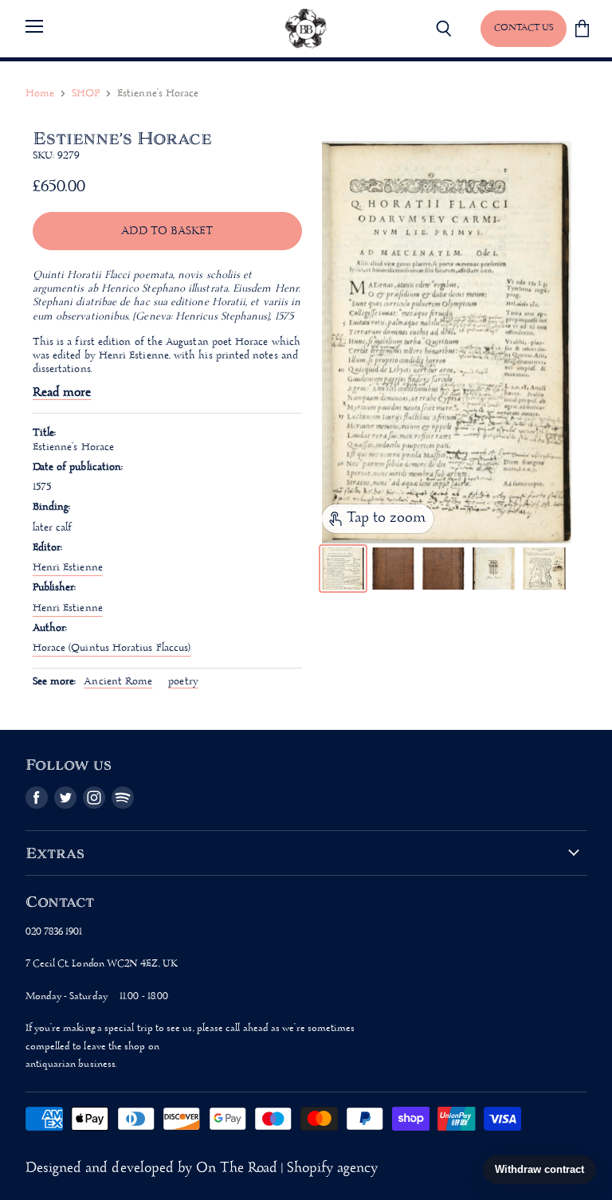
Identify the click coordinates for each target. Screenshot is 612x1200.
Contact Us (523, 28)
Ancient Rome (118, 682)
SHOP (86, 93)
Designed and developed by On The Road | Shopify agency (202, 1168)
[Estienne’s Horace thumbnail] (343, 568)
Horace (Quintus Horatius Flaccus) (111, 648)
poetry (183, 682)
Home (40, 93)
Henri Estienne (68, 568)
